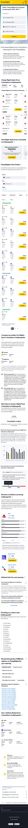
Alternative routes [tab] (6, 667)
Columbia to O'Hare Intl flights (9, 690)
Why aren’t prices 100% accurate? (10, 797)
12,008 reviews (11, 569)
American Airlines (12, 564)
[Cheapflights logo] (5, 2)
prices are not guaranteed (6, 787)
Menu (25, 1)
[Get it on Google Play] (11, 824)
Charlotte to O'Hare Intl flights (9, 688)
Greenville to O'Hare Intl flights (9, 694)
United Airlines (11, 553)
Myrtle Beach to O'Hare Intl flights (9, 704)
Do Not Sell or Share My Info (14, 817)
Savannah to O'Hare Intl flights (9, 698)
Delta (9, 513)
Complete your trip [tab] (17, 667)
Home (3, 802)
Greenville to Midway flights (8, 702)
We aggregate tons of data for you (10, 794)
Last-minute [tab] (15, 86)
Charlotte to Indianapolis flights (9, 696)
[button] (20, 9)
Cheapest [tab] (4, 85)
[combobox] (6, 13)
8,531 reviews (11, 517)
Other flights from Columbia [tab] (8, 680)
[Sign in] (23, 3)
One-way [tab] (22, 86)
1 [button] (12, 328)
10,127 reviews (11, 558)
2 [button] (15, 328)
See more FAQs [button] (14, 605)
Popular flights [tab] (21, 680)
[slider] (26, 191)
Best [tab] (10, 85)
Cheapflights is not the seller (9, 792)
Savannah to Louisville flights (8, 708)
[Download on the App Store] (17, 824)
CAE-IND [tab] (14, 416)
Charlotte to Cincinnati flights (8, 700)
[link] (12, 157)
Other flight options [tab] (6, 677)
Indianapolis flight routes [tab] (8, 673)
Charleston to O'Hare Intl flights (9, 692)
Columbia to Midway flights (8, 706)
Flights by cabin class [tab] (7, 670)
